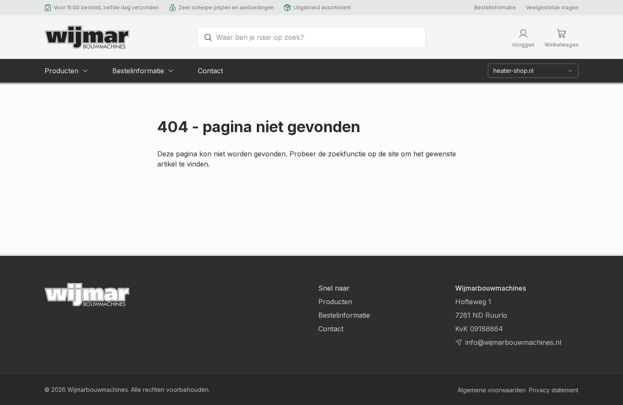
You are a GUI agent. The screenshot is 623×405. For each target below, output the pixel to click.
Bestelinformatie (495, 7)
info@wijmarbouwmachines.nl (513, 342)
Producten (335, 301)
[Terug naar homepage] (86, 37)
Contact (330, 329)
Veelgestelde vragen (552, 7)
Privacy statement (553, 390)
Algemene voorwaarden (492, 390)
